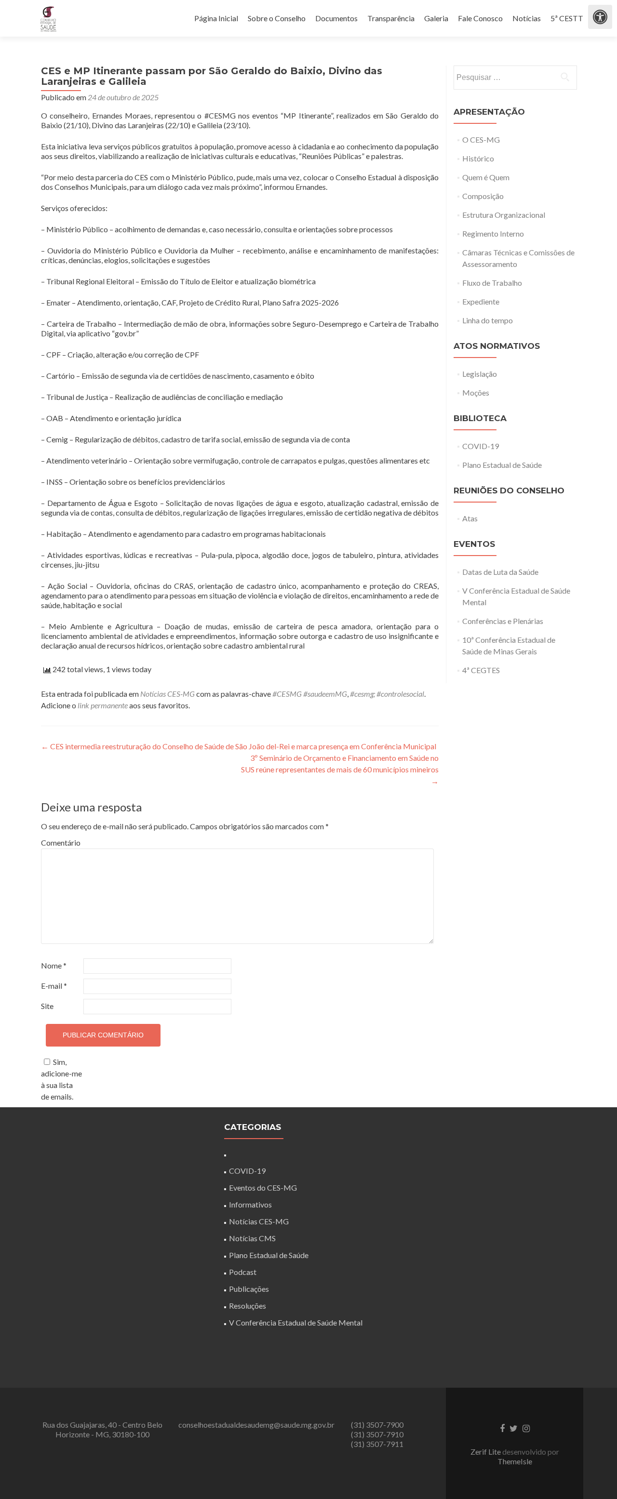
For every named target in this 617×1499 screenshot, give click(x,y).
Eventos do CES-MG (263, 1187)
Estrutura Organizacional (503, 214)
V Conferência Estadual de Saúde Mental (295, 1322)
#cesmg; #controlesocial (387, 693)
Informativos (250, 1204)
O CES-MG (481, 139)
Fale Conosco (480, 18)
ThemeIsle (514, 1461)
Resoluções (247, 1305)
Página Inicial (216, 18)
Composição (483, 195)
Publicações (249, 1288)
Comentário (60, 842)
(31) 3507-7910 (377, 1434)
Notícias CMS (252, 1238)
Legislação (479, 373)
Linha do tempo (487, 320)
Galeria (436, 18)
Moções (475, 392)
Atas (470, 518)
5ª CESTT (566, 18)
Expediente (480, 301)
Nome (54, 965)
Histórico (478, 158)
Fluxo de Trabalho (492, 282)
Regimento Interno (493, 233)
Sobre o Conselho (277, 18)
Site (47, 1005)
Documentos (336, 18)
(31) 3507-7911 (377, 1443)
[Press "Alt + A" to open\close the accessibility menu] (600, 17)
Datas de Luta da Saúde (500, 571)
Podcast (242, 1271)
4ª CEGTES (481, 670)
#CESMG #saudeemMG (309, 693)
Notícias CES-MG (167, 693)
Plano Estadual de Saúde (502, 464)
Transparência (391, 18)
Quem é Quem (486, 177)
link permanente (103, 705)
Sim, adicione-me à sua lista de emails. (61, 1079)
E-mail (54, 985)
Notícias (526, 18)
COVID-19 (480, 446)
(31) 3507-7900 (377, 1424)
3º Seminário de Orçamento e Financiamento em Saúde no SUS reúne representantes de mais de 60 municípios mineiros (340, 769)
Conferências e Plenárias (502, 620)
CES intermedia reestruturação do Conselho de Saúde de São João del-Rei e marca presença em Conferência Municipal (238, 746)
